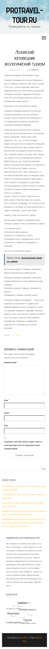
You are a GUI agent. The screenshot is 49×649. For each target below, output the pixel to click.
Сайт (6, 425)
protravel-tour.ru (24, 15)
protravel (35, 70)
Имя (6, 400)
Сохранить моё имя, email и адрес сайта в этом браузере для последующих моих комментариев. (23, 445)
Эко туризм (16, 335)
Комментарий (11, 362)
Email (7, 413)
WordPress (25, 637)
